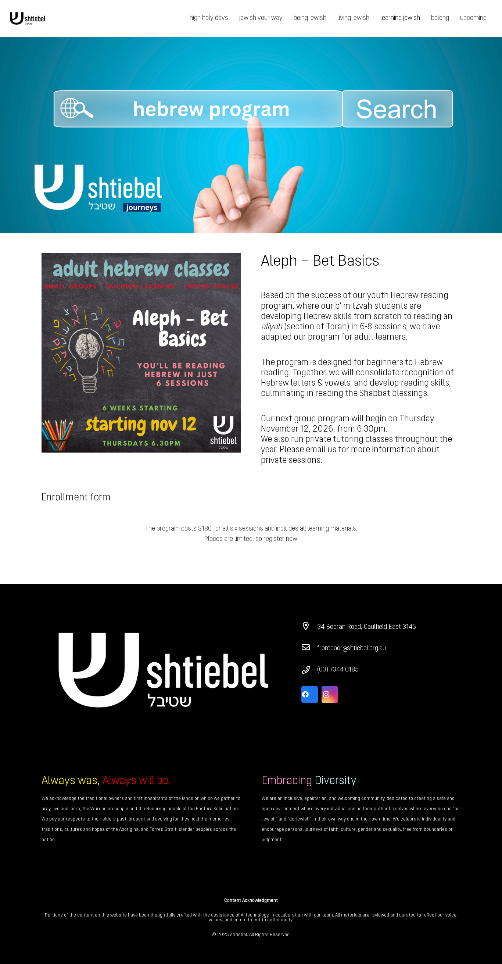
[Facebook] (309, 694)
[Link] (28, 18)
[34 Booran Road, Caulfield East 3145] (309, 627)
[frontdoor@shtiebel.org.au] (309, 649)
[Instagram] (330, 694)
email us (321, 450)
